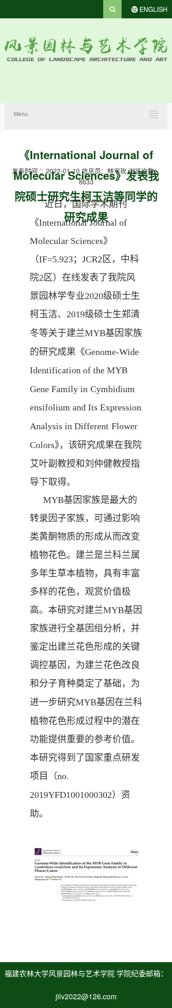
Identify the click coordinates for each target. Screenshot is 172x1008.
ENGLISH (153, 9)
